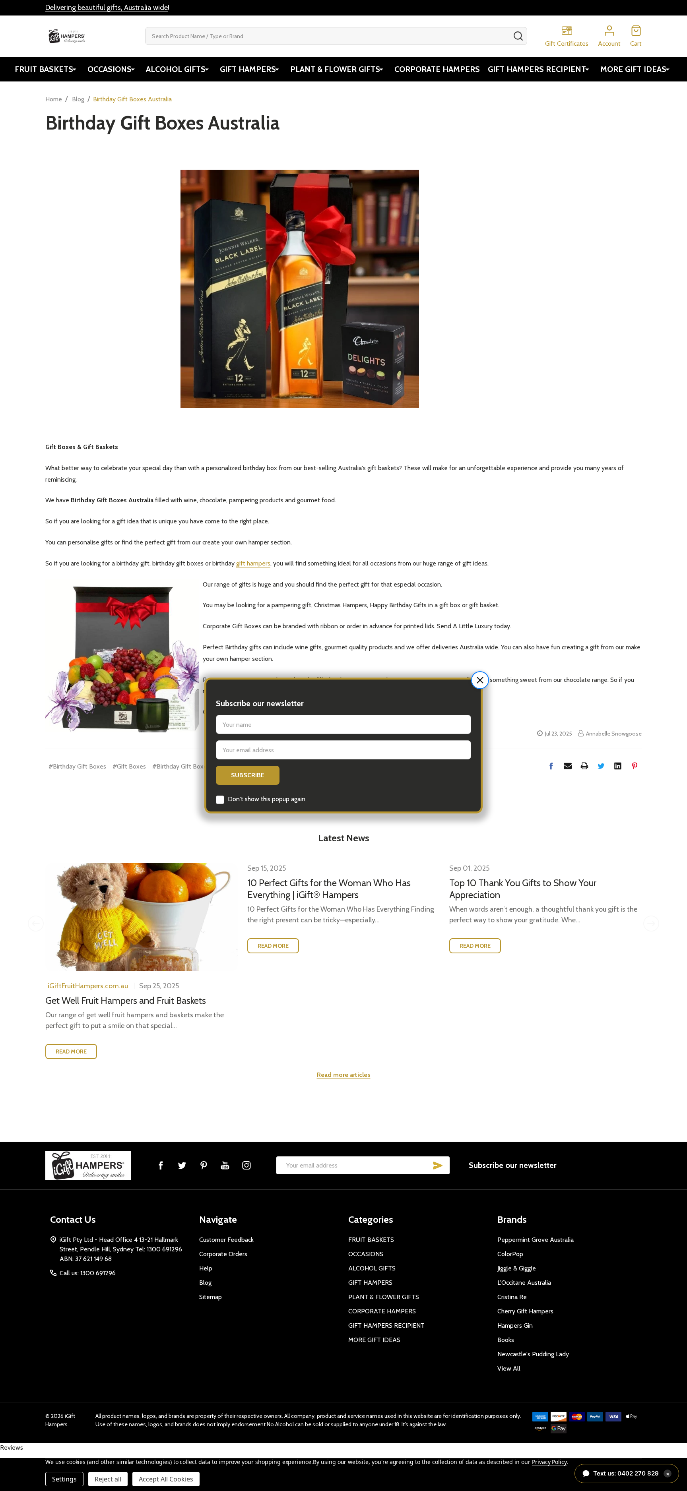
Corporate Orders (223, 1254)
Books (505, 1340)
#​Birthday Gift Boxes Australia (193, 766)
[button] (480, 680)
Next (651, 923)
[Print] (584, 766)
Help (205, 1268)
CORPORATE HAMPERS (437, 69)
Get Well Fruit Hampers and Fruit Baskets (125, 1000)
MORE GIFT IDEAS (633, 69)
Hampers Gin (515, 1325)
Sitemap (210, 1297)
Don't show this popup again (266, 799)
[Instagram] (246, 1165)
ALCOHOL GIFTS (176, 69)
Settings (64, 1479)
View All (508, 1368)
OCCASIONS (109, 69)
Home (53, 99)
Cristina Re (512, 1297)
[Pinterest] (634, 766)
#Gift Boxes (129, 766)
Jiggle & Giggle (516, 1268)
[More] (74, 69)
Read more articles (344, 1075)
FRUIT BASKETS (44, 69)
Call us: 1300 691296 (88, 1273)
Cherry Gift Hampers (525, 1311)
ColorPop (510, 1254)
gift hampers (253, 563)
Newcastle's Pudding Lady (533, 1354)
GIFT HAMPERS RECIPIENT (537, 69)
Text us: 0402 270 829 (631, 1473)
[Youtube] (225, 1165)
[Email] (568, 766)
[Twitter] (601, 766)
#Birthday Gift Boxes (77, 766)
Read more (71, 1051)
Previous (36, 923)
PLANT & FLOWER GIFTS (335, 69)
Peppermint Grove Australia (535, 1239)
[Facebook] (551, 766)
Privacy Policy (549, 1462)
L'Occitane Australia (524, 1282)
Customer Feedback (226, 1239)
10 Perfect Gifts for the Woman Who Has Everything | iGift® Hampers (329, 888)
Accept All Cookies (166, 1479)
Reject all (108, 1479)
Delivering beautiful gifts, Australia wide (106, 7)
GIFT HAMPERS (248, 69)
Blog (205, 1282)
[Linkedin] (618, 766)
